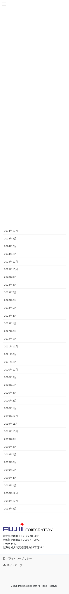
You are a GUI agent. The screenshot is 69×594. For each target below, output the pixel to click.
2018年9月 (10, 508)
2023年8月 (10, 284)
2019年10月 (11, 431)
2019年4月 (10, 477)
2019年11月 (11, 423)
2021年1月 (10, 361)
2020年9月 (10, 377)
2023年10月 (11, 269)
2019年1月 (10, 485)
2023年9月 (10, 277)
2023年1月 (10, 323)
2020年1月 (10, 408)
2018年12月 (11, 493)
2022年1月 (10, 338)
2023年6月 (10, 300)
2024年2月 (10, 246)
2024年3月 (10, 238)
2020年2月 (10, 400)
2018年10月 (11, 500)
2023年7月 (10, 292)
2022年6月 (10, 331)
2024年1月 (10, 253)
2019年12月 (11, 416)
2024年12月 (11, 230)
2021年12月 (11, 346)
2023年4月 (10, 315)
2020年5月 (10, 385)
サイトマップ (14, 565)
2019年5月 (10, 469)
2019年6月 (10, 462)
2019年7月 (10, 454)
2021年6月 (10, 354)
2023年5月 (10, 307)
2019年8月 (10, 446)
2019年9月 (10, 439)
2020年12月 (11, 369)
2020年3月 (10, 392)
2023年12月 (11, 261)
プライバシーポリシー (19, 558)
